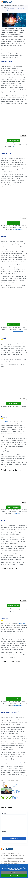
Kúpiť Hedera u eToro (13, 140)
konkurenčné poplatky (17, 763)
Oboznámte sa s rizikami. (18, 146)
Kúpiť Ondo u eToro (13, 223)
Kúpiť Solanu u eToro (13, 324)
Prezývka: (4, 831)
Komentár (4, 813)
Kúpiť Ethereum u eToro (13, 698)
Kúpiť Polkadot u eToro (13, 403)
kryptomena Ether (21, 623)
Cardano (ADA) (4, 421)
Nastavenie (15, 872)
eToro (22, 764)
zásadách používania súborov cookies (17, 868)
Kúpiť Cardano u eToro (13, 507)
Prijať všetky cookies (14, 875)
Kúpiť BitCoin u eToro (13, 605)
